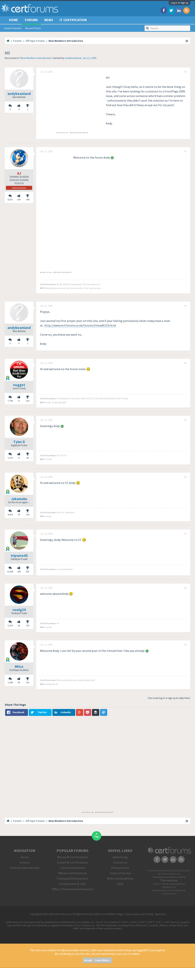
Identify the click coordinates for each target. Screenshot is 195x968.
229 (27, 514)
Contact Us (120, 862)
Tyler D (19, 442)
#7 (185, 533)
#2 (185, 151)
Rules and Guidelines (120, 878)
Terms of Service (120, 873)
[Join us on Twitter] (171, 10)
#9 (185, 644)
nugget (19, 385)
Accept (88, 960)
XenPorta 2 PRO (159, 884)
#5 (185, 420)
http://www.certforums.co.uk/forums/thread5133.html (80, 325)
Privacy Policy (120, 868)
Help (120, 884)
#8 (185, 587)
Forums (31, 20)
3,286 (10, 682)
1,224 (10, 457)
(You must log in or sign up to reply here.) (169, 698)
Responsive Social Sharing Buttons (168, 890)
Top (96, 836)
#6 (185, 477)
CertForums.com (169, 893)
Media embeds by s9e (171, 874)
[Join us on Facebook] (163, 10)
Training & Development (73, 878)
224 (27, 400)
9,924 (10, 514)
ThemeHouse (168, 880)
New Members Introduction (36, 58)
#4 (185, 363)
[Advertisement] (72, 102)
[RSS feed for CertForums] (186, 10)
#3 (185, 305)
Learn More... (103, 960)
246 (27, 199)
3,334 (10, 625)
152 (27, 682)
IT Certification (73, 20)
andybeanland (73, 58)
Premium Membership (24, 868)
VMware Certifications (72, 873)
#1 (185, 71)
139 (27, 625)
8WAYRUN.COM (169, 887)
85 (27, 457)
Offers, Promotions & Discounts (72, 889)
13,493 (10, 571)
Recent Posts (33, 28)
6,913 (10, 199)
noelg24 (19, 610)
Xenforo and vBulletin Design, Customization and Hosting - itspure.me (129, 914)
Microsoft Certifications (72, 857)
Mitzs (19, 666)
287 (27, 571)
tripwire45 (19, 555)
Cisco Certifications (72, 868)
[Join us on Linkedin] (179, 10)
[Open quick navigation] (187, 40)
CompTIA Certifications (72, 862)
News (48, 20)
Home (13, 20)
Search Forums (13, 28)
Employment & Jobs (72, 884)
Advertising (120, 857)
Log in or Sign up (179, 2)
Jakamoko (19, 499)
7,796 (10, 400)
